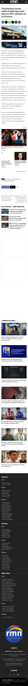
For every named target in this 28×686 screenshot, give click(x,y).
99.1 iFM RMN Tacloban (7, 547)
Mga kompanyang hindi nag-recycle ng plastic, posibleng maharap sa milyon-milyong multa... (12, 338)
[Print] (16, 22)
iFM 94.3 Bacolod (6, 543)
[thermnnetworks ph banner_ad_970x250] (14, 45)
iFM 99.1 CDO (5, 555)
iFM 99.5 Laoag (5, 532)
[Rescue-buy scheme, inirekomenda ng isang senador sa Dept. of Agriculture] (5, 218)
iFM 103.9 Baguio (6, 529)
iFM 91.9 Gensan (6, 558)
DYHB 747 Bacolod (6, 490)
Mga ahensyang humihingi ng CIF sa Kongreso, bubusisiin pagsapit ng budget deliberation (7, 198)
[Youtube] (17, 674)
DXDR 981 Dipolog (6, 508)
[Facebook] (2, 22)
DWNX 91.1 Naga (6, 535)
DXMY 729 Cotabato (6, 505)
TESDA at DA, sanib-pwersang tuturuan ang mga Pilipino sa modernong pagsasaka (17, 211)
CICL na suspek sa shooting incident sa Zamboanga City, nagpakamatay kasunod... (13, 401)
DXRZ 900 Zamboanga (7, 519)
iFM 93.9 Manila (5, 534)
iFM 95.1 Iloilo (5, 546)
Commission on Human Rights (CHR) (13, 179)
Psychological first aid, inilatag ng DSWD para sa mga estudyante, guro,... (12, 422)
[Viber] (19, 22)
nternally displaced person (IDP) (8, 180)
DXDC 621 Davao (6, 507)
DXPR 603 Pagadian (6, 516)
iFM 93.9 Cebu (5, 544)
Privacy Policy (7, 683)
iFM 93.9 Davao (5, 557)
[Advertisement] (14, 299)
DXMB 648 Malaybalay (7, 514)
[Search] (26, 2)
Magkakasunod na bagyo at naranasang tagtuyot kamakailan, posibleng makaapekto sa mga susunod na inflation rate (21, 199)
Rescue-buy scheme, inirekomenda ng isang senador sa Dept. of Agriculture (18, 218)
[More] (17, 187)
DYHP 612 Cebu (5, 492)
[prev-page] (2, 232)
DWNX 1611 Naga (6, 484)
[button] (2, 2)
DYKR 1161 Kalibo (6, 495)
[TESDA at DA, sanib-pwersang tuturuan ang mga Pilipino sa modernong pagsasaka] (5, 211)
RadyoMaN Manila (5, 19)
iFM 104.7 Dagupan (6, 531)
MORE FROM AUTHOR (18, 206)
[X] (6, 22)
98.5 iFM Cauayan (6, 537)
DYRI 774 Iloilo (5, 493)
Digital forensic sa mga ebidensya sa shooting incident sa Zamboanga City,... (12, 360)
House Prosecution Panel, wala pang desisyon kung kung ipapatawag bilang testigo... (12, 444)
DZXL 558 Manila (6, 483)
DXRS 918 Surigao (6, 518)
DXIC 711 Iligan (5, 511)
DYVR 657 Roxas (6, 496)
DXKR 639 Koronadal (7, 513)
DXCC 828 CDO (5, 504)
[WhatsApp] (9, 22)
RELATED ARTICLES (6, 206)
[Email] (12, 22)
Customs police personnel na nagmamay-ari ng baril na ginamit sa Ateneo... (14, 381)
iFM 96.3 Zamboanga (7, 560)
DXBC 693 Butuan (6, 502)
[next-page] (5, 232)
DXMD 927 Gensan (6, 510)
